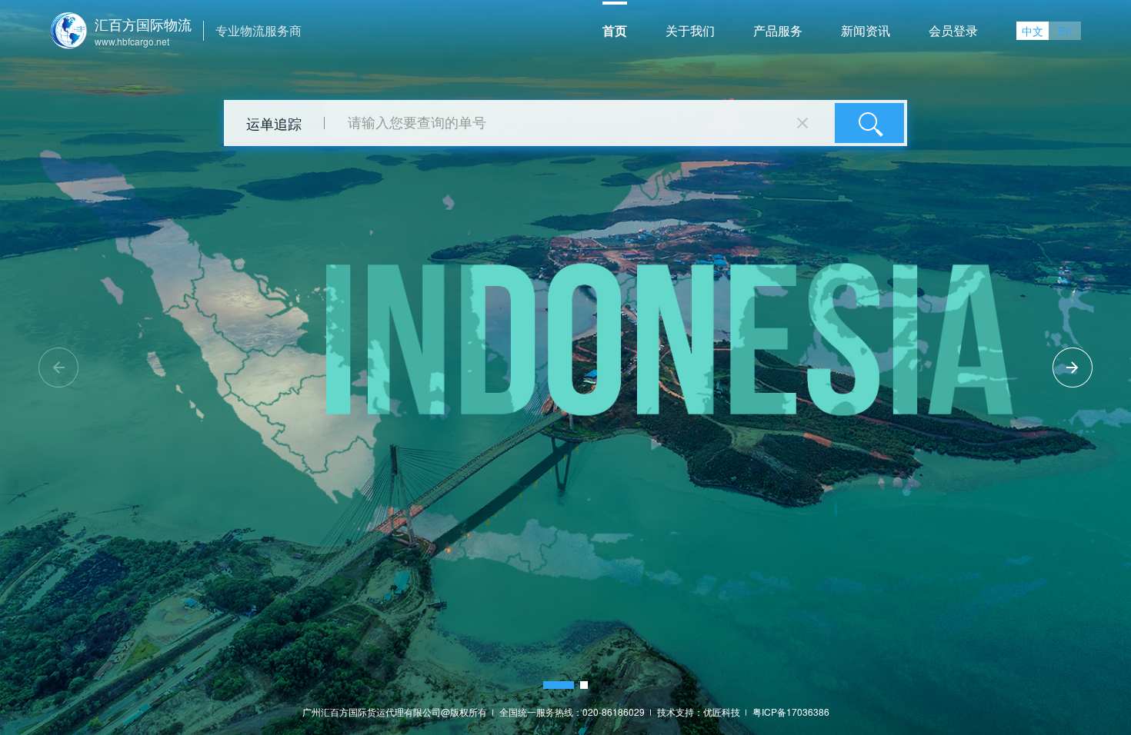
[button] (558, 685)
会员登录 (953, 30)
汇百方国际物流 (143, 24)
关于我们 (690, 30)
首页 (614, 30)
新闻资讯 (865, 30)
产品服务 (777, 30)
